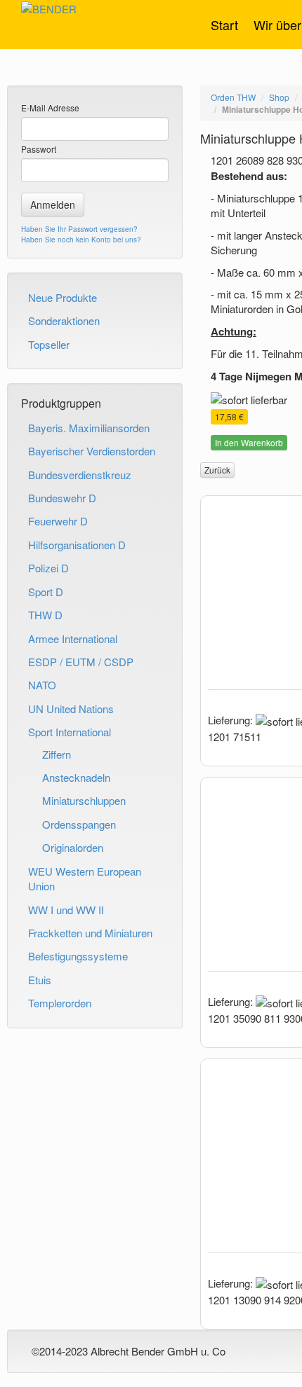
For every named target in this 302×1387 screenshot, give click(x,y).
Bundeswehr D (62, 497)
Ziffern (56, 754)
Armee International (72, 638)
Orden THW (233, 97)
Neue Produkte (62, 297)
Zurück (217, 470)
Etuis (39, 979)
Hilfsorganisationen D (77, 544)
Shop (279, 97)
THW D (45, 614)
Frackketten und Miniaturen (90, 932)
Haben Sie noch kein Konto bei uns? (81, 239)
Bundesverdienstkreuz (79, 474)
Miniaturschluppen (84, 800)
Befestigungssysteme (78, 955)
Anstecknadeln (76, 777)
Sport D (45, 591)
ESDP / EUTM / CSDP (80, 661)
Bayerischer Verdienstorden (91, 450)
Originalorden (72, 847)
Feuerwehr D (58, 520)
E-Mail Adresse (50, 107)
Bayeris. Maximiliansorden (89, 427)
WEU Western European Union (84, 878)
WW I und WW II (66, 909)
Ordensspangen (79, 824)
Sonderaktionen (64, 320)
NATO (42, 684)
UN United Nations (71, 708)
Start (224, 24)
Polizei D (48, 567)
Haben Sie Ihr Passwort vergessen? (79, 229)
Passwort (38, 149)
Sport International (69, 731)
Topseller (49, 344)
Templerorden (59, 1002)
